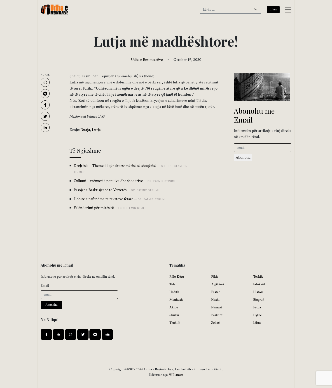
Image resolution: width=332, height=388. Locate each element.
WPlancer (176, 374)
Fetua (257, 307)
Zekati (215, 322)
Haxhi (215, 299)
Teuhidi (174, 322)
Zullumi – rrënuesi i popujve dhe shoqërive (108, 180)
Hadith (174, 292)
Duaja (85, 129)
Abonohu (243, 157)
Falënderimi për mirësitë (94, 207)
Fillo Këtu (176, 276)
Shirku (174, 315)
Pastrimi (217, 315)
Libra (257, 322)
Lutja (96, 129)
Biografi (258, 299)
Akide (173, 307)
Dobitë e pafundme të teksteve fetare (103, 198)
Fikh (214, 276)
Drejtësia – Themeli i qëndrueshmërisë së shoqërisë (115, 165)
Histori (258, 292)
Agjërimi (217, 284)
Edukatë (259, 284)
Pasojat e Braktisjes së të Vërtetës (100, 189)
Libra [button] (273, 9)
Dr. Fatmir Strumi (161, 181)
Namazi (216, 307)
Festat (215, 292)
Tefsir (173, 284)
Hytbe (257, 315)
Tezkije (258, 276)
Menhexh (176, 299)
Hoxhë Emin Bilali (132, 208)
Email (45, 285)
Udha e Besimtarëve (147, 59)
